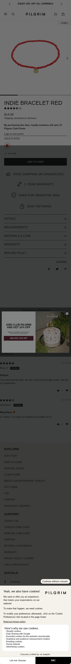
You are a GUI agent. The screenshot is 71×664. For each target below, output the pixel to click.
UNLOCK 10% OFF (18, 338)
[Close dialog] (67, 313)
